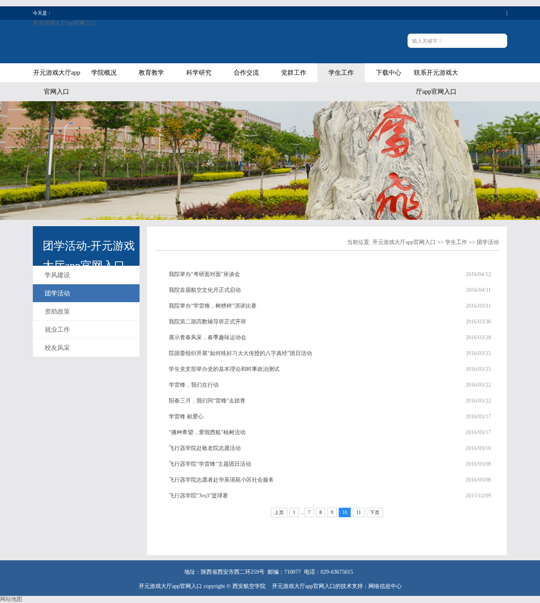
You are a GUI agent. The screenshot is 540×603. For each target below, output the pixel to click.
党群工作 (293, 72)
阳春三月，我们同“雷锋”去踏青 (207, 401)
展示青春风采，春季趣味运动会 (207, 337)
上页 (279, 512)
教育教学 (151, 72)
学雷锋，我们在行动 (194, 385)
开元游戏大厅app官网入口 (64, 23)
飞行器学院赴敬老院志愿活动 (205, 448)
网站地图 (11, 599)
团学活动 (57, 293)
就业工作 (57, 329)
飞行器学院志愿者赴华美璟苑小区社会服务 (221, 480)
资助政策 (57, 311)
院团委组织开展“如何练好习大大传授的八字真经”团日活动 (240, 353)
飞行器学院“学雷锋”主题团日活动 (210, 464)
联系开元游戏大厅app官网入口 (436, 82)
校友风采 (57, 347)
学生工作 (341, 72)
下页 (375, 512)
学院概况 (104, 72)
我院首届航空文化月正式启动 (205, 290)
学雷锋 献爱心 (186, 417)
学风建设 (57, 275)
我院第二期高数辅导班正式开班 (207, 322)
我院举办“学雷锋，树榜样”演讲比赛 (213, 306)
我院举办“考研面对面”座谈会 (204, 274)
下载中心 (388, 72)
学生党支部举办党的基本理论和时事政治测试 (224, 369)
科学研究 (198, 72)
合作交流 (246, 72)
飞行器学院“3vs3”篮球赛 (198, 496)
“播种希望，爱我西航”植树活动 (207, 432)
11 (358, 512)
